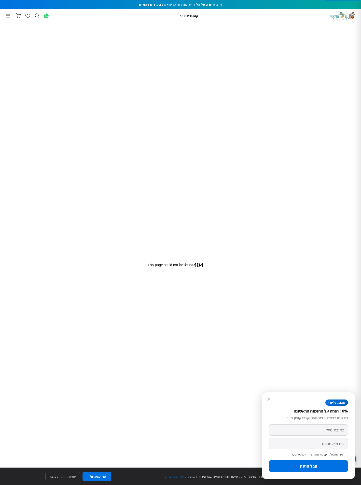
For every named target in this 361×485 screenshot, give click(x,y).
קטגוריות (191, 15)
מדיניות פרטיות (176, 476)
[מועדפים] (27, 15)
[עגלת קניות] (18, 15)
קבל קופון (308, 466)
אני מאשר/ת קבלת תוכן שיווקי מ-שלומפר (317, 454)
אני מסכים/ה (96, 476)
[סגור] (268, 399)
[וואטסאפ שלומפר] (46, 15)
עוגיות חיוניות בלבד (63, 476)
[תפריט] (8, 16)
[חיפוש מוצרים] (37, 15)
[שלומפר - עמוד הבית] (342, 16)
